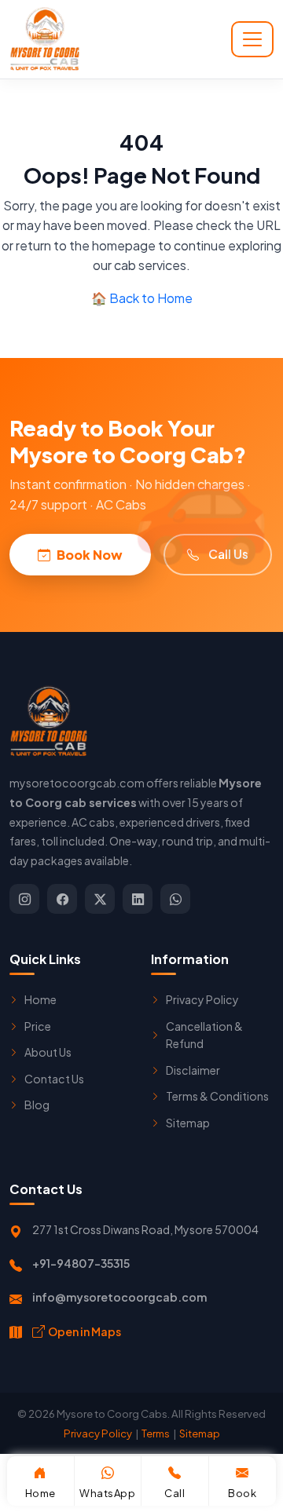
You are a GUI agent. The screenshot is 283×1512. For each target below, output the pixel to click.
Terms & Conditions (217, 1096)
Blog (37, 1104)
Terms (156, 1433)
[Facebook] (62, 899)
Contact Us (54, 1079)
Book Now (90, 554)
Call (174, 1493)
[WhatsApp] (175, 899)
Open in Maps (84, 1331)
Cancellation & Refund (204, 1035)
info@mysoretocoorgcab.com (119, 1297)
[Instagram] (24, 899)
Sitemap (188, 1123)
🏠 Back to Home (142, 298)
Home (40, 999)
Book (242, 1493)
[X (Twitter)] (100, 899)
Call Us (228, 553)
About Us (48, 1052)
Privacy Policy (202, 999)
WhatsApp (107, 1493)
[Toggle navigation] (252, 39)
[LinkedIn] (138, 899)
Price (37, 1026)
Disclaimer (193, 1070)
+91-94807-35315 (81, 1263)
